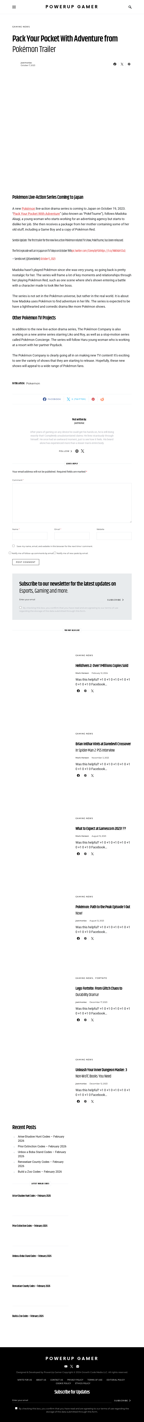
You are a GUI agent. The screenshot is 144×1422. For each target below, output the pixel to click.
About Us (41, 1379)
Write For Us (24, 1379)
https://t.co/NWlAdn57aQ (112, 251)
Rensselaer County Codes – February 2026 (41, 1164)
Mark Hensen (82, 673)
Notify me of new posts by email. (72, 553)
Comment (18, 480)
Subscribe (114, 600)
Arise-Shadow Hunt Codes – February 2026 (41, 1138)
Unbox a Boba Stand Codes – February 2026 (42, 1154)
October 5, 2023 (48, 259)
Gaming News (21, 26)
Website (100, 529)
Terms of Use (94, 1379)
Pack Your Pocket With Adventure (36, 213)
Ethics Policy (82, 1383)
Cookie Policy (63, 1383)
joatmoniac (26, 62)
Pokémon (28, 208)
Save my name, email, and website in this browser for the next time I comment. (55, 546)
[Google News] (77, 1366)
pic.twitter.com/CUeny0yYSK (86, 251)
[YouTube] (65, 1366)
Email (57, 529)
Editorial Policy (116, 1379)
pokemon (33, 383)
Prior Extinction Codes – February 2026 (42, 1146)
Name (15, 529)
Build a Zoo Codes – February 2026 (40, 1171)
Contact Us (56, 1379)
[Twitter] (71, 1366)
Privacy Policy (75, 1379)
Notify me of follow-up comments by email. (33, 553)
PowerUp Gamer (72, 6)
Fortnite (101, 978)
